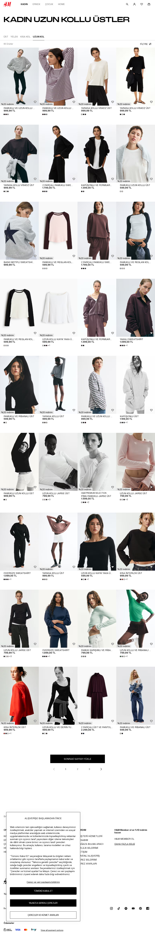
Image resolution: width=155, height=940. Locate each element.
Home (61, 4)
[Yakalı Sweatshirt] (135, 308)
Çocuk (49, 4)
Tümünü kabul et (43, 891)
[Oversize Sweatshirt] (19, 542)
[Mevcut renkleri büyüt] (6, 114)
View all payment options (52, 930)
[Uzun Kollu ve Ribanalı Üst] (135, 619)
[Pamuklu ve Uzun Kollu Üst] (19, 77)
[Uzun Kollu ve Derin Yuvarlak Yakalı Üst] (58, 696)
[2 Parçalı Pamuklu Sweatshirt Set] (58, 154)
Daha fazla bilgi (124, 844)
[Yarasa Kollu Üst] (58, 385)
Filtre (144, 44)
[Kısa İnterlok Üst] (135, 542)
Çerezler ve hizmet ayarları (43, 915)
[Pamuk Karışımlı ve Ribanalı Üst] (97, 619)
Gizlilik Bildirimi (88, 848)
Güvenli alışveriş (89, 855)
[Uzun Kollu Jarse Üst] (58, 462)
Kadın (24, 4)
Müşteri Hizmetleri (90, 836)
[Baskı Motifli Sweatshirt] (19, 231)
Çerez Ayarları (87, 863)
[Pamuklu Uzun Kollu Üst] (135, 154)
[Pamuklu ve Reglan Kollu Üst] (58, 231)
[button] (7, 104)
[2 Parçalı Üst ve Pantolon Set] (97, 696)
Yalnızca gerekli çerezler (43, 903)
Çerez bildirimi (87, 859)
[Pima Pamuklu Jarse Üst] (97, 462)
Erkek (36, 4)
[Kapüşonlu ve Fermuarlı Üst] (97, 154)
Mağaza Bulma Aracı (90, 844)
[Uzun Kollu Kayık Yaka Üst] (58, 308)
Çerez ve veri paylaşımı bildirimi (43, 882)
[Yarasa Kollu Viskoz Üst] (97, 77)
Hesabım (83, 840)
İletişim (82, 852)
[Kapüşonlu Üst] (135, 385)
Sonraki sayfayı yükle (77, 759)
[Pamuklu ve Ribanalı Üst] (19, 385)
